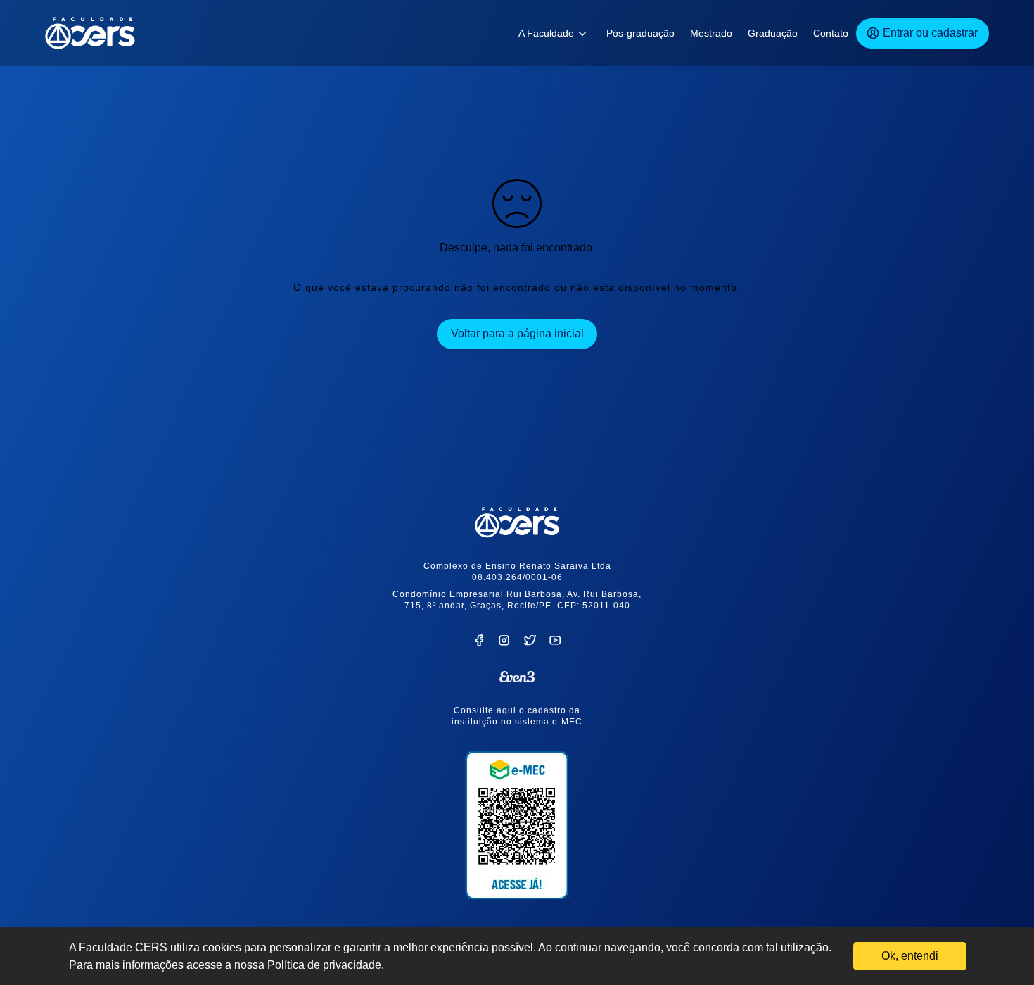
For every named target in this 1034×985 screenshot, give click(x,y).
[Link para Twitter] (530, 642)
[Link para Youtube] (555, 642)
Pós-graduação (640, 33)
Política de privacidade (324, 965)
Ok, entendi (909, 956)
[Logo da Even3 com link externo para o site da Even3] (517, 676)
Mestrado (711, 33)
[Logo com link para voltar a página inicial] (517, 522)
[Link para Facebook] (478, 642)
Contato (830, 33)
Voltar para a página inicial (517, 333)
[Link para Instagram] (504, 642)
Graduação (773, 33)
